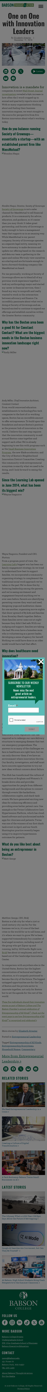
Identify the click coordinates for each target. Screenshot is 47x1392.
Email (12, 705)
